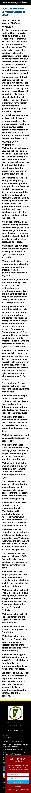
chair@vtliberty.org (17, 730)
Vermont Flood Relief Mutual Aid (12, 741)
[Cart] (23, 2)
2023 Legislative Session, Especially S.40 (14, 749)
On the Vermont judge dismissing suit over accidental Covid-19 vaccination (15, 753)
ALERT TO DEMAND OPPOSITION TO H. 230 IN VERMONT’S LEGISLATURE (15, 745)
